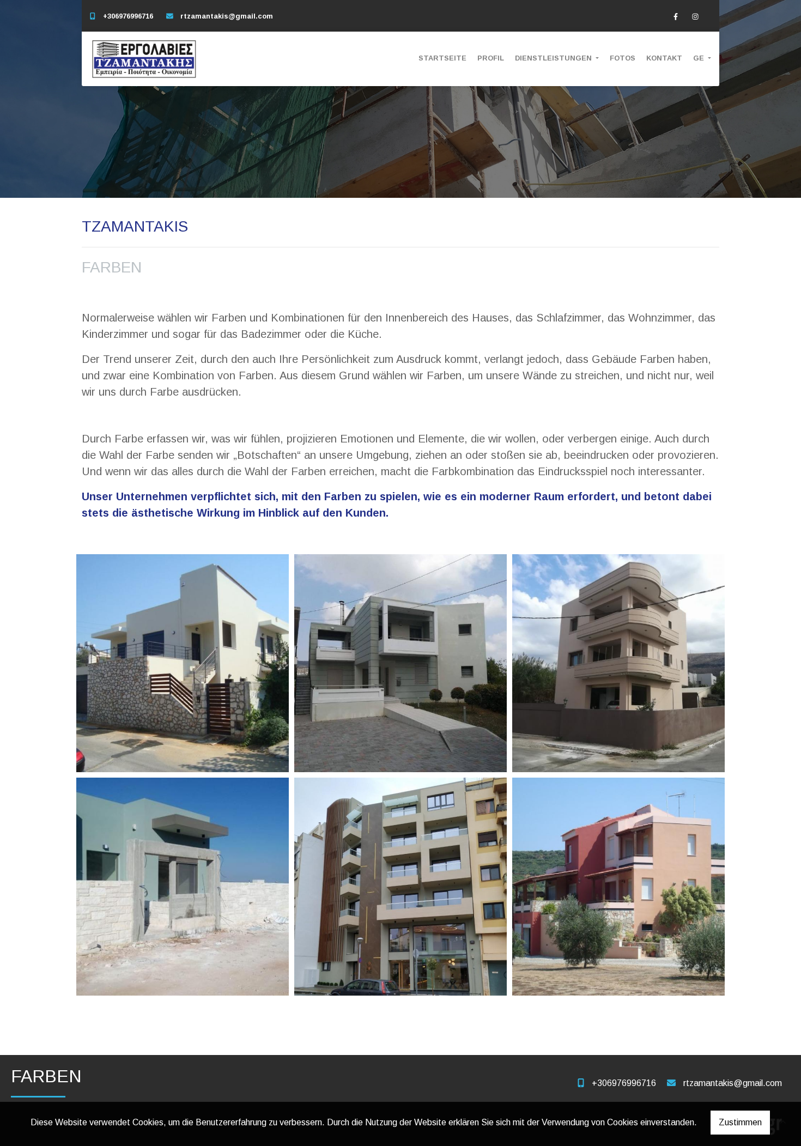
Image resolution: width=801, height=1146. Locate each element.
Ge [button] (699, 58)
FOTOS (622, 58)
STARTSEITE (442, 58)
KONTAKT (664, 58)
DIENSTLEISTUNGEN (554, 58)
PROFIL (490, 58)
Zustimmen (740, 1122)
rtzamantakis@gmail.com (226, 16)
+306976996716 (128, 16)
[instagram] (695, 16)
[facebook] (675, 16)
